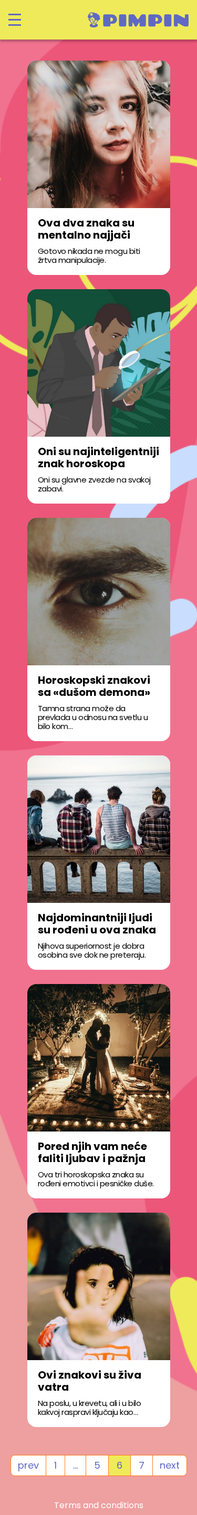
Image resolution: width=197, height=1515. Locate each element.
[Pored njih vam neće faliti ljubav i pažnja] (98, 1058)
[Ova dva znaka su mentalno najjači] (98, 134)
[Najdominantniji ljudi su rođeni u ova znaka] (98, 829)
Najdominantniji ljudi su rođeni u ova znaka (97, 924)
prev (28, 1465)
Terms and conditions (98, 1505)
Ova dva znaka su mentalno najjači (86, 229)
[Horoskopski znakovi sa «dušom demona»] (98, 591)
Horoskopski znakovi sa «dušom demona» (94, 686)
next (170, 1465)
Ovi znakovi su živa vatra (89, 1381)
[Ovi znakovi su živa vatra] (98, 1286)
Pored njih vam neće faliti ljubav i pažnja (92, 1152)
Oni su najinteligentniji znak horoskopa (98, 458)
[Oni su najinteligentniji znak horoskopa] (98, 363)
